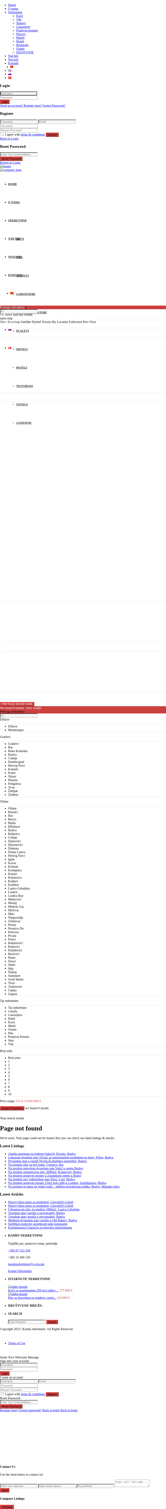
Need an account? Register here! (21, 105)
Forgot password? (30, 1410)
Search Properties (12, 1108)
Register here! (9, 1410)
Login (5, 101)
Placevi (21, 34)
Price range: (7, 697)
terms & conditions (33, 134)
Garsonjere (23, 26)
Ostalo (20, 48)
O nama (13, 8)
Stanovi (21, 23)
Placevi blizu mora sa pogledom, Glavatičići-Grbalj (40, 1202)
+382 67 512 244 (19, 1250)
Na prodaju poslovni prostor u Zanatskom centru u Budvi (44, 1175)
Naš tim (13, 56)
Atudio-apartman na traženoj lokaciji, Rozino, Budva (42, 1153)
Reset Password (11, 158)
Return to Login (10, 162)
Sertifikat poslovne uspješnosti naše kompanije (37, 1224)
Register (52, 134)
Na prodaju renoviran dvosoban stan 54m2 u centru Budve (45, 1168)
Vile (18, 19)
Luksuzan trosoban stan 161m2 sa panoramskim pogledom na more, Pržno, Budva (60, 1157)
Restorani (22, 45)
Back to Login (9, 138)
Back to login (51, 1410)
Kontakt (13, 63)
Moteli (20, 37)
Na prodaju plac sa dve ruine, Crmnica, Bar (36, 1164)
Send (5, 1490)
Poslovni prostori (27, 30)
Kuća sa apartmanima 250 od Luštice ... (33, 1290)
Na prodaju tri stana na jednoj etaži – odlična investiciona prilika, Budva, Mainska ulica (63, 1186)
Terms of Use (16, 1343)
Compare (7, 1506)
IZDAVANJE (25, 52)
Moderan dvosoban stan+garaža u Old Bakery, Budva (42, 1220)
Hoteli (20, 41)
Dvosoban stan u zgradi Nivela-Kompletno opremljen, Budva (47, 1161)
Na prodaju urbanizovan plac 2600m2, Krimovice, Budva (45, 1172)
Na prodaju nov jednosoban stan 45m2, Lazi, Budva (41, 1179)
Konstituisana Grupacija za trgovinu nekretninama (40, 1227)
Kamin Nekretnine (20, 1271)
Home (12, 5)
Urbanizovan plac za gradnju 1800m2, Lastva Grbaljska (44, 1209)
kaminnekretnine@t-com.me (26, 1264)
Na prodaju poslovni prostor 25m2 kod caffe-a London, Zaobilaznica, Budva (57, 1183)
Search (52, 1321)
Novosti (13, 59)
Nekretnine (15, 12)
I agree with (25, 134)
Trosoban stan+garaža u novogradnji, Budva (36, 1213)
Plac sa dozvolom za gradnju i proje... (32, 1297)
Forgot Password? (53, 105)
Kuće (19, 16)
